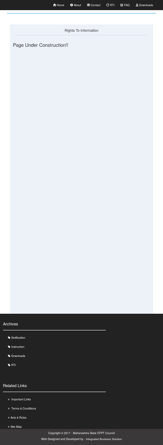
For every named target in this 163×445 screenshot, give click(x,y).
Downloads (145, 5)
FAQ (126, 5)
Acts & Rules (18, 417)
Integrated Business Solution (104, 439)
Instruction (17, 347)
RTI (111, 5)
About (77, 5)
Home (60, 5)
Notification (18, 338)
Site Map (16, 427)
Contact (95, 5)
